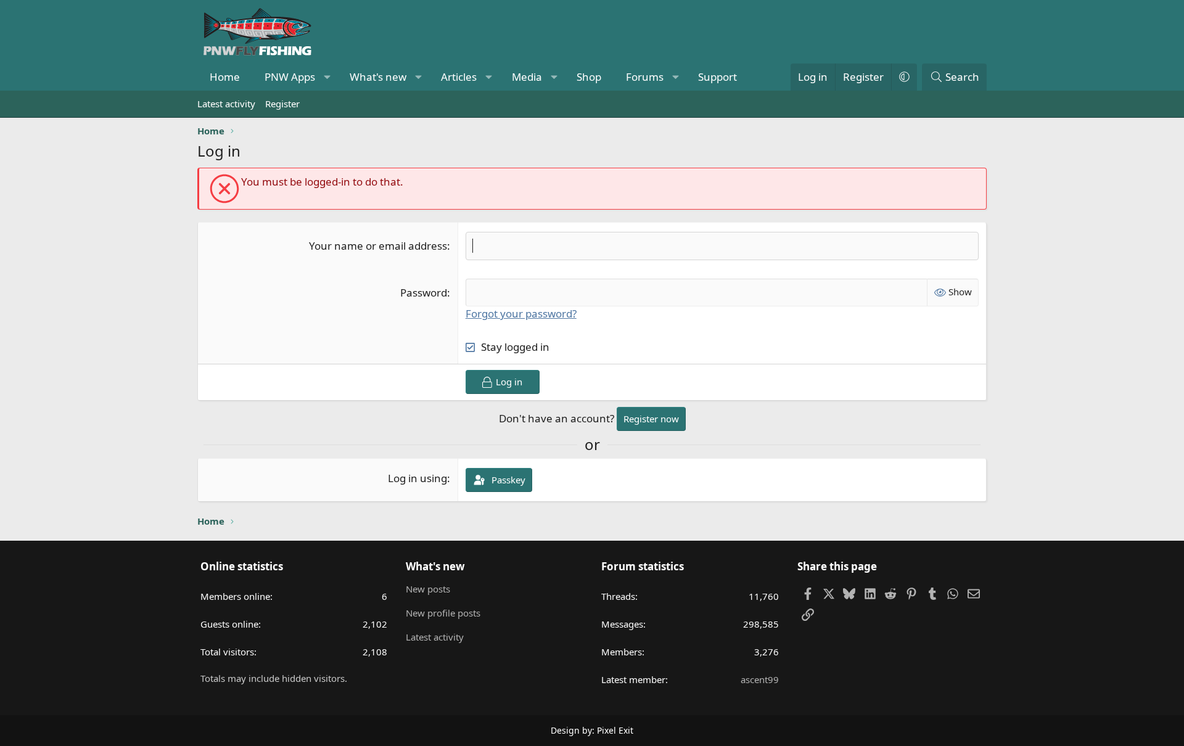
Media (527, 77)
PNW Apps (290, 77)
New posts (428, 589)
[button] (327, 77)
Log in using (417, 478)
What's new (378, 77)
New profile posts (443, 613)
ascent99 (760, 679)
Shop (589, 77)
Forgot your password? (521, 313)
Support (717, 77)
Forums (645, 77)
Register (282, 103)
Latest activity (226, 103)
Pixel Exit (615, 730)
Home (225, 77)
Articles (459, 77)
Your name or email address (378, 246)
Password (423, 292)
